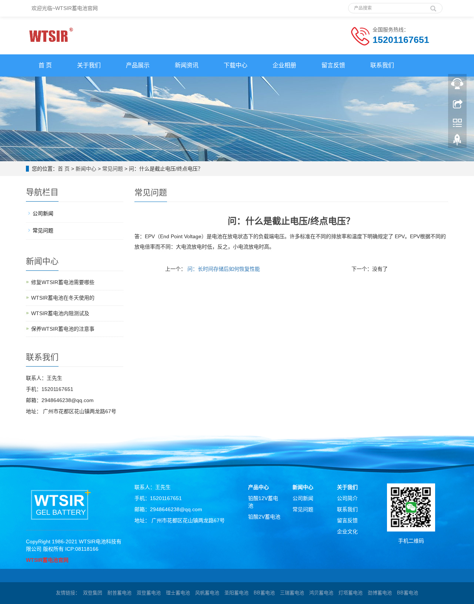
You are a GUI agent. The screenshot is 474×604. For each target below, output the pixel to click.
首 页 (45, 65)
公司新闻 (43, 213)
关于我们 (89, 65)
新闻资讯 (186, 65)
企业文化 (347, 531)
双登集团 (92, 592)
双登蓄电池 (149, 592)
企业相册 (284, 65)
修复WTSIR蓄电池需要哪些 (62, 282)
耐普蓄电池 (119, 592)
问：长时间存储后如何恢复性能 (223, 269)
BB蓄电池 (264, 592)
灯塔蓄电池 (350, 592)
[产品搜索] (433, 6)
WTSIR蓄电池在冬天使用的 (62, 298)
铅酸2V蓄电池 (264, 517)
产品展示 (138, 65)
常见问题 (112, 169)
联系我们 (382, 65)
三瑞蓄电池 (292, 592)
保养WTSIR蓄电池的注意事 (62, 329)
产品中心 (258, 487)
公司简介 (347, 498)
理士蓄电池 (178, 592)
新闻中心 (86, 169)
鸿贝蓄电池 (321, 592)
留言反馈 (333, 65)
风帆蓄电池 (207, 592)
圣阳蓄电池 (236, 592)
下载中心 (235, 65)
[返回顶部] (457, 141)
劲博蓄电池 (380, 592)
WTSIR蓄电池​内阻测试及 (60, 313)
